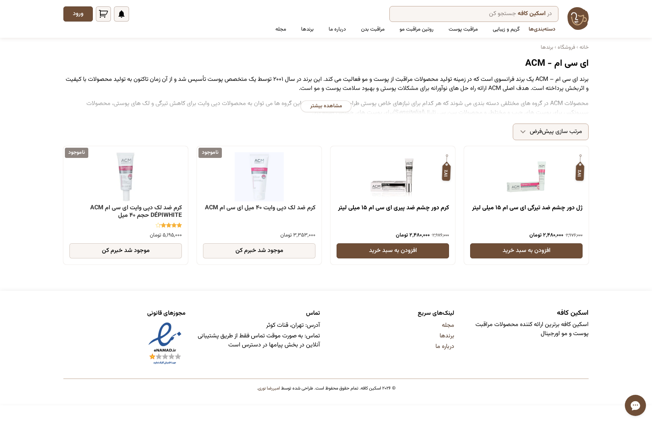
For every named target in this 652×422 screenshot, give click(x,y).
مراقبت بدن (372, 29)
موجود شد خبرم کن (259, 250)
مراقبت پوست (463, 29)
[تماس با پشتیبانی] (635, 405)
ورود (78, 14)
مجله (280, 29)
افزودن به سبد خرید (527, 250)
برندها (307, 29)
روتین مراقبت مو (417, 29)
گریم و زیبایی (506, 29)
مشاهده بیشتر (326, 106)
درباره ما (337, 29)
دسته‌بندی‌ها (542, 29)
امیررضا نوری (269, 388)
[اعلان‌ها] (121, 14)
